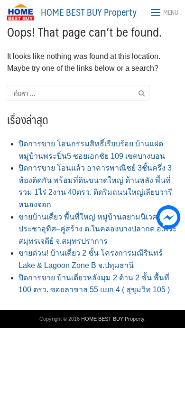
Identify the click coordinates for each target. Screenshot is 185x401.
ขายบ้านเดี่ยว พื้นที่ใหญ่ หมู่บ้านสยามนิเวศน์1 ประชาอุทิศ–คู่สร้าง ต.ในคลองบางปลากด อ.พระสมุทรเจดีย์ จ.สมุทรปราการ (97, 229)
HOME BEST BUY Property (89, 12)
